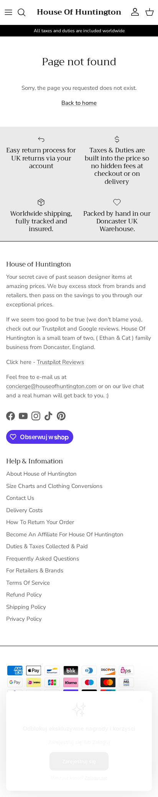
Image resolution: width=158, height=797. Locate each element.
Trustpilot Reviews (60, 362)
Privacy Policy (24, 619)
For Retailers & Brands (34, 570)
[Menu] (8, 12)
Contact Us (20, 498)
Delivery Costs (24, 510)
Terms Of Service (28, 583)
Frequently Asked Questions (42, 558)
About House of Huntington (41, 474)
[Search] (25, 12)
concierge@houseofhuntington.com (51, 386)
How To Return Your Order (40, 522)
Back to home (79, 103)
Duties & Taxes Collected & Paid (47, 546)
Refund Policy (24, 595)
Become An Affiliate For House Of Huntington (64, 534)
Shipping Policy (26, 607)
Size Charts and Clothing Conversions (54, 486)
